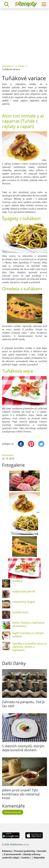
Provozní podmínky (24, 851)
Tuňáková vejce (17, 371)
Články (21, 66)
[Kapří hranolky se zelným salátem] (6, 635)
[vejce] (24, 568)
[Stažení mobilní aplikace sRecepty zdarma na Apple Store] (34, 834)
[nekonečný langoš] (6, 604)
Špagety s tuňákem (21, 218)
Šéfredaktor (8, 455)
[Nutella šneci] (6, 615)
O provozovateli (12, 854)
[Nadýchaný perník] (6, 594)
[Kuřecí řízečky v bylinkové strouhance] (6, 625)
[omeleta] (24, 546)
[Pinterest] (31, 444)
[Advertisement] (24, 34)
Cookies (25, 857)
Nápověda (39, 857)
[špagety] (24, 524)
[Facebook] (21, 444)
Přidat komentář (12, 812)
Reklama (7, 851)
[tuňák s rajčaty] (24, 502)
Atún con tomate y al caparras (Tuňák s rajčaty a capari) (23, 121)
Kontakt (41, 851)
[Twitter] (41, 444)
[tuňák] (24, 480)
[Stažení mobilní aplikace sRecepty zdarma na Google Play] (11, 834)
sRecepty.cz (8, 66)
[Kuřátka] (6, 583)
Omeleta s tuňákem (22, 289)
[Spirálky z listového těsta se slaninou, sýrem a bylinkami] (6, 646)
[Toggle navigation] (44, 4)
